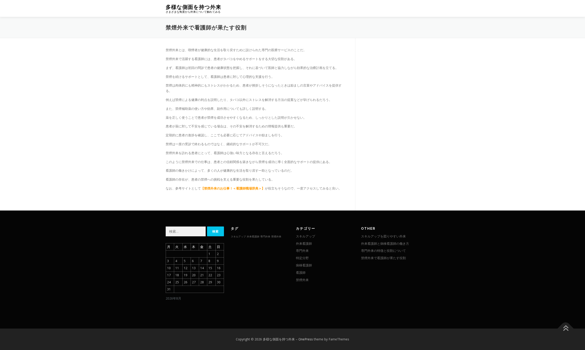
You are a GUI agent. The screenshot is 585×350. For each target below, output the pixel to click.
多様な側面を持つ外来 (193, 7)
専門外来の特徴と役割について (383, 250)
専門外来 (265, 236)
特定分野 (302, 258)
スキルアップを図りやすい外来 (383, 236)
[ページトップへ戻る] (566, 329)
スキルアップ (238, 236)
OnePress (305, 339)
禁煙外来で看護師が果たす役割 (383, 258)
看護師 (301, 272)
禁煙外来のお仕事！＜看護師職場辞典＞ (233, 188)
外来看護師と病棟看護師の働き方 (385, 243)
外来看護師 (253, 236)
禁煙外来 (276, 236)
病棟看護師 (304, 265)
